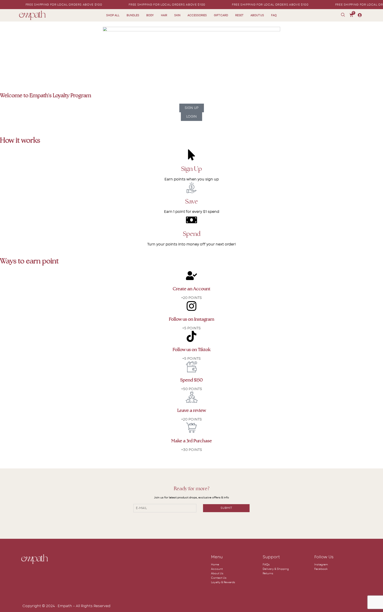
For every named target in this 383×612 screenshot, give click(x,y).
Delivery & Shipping (276, 569)
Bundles (133, 15)
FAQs (266, 564)
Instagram (321, 564)
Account (217, 569)
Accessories (197, 15)
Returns (268, 573)
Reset (239, 15)
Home (215, 564)
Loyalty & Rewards (223, 582)
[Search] (343, 15)
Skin (177, 15)
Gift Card (221, 15)
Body (150, 15)
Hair (164, 15)
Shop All (112, 15)
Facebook (321, 569)
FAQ (274, 15)
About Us (257, 15)
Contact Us (219, 577)
